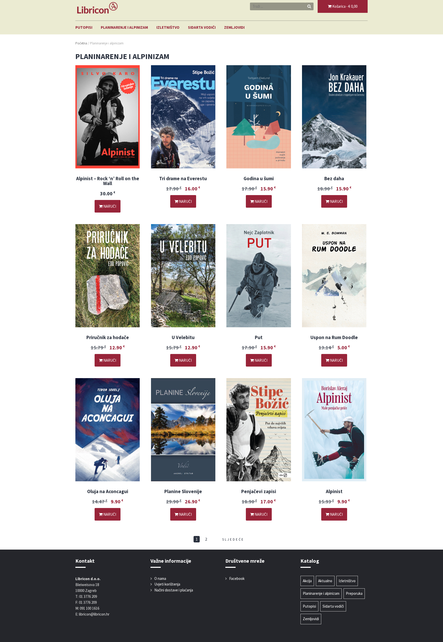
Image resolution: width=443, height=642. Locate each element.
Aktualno (325, 580)
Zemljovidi (234, 27)
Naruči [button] (109, 206)
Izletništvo (167, 27)
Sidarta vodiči (202, 27)
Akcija (307, 580)
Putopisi (83, 27)
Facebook (237, 578)
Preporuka (354, 593)
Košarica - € (344, 6)
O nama (160, 578)
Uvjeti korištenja (167, 584)
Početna (81, 43)
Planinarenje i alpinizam (124, 27)
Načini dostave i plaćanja (173, 590)
